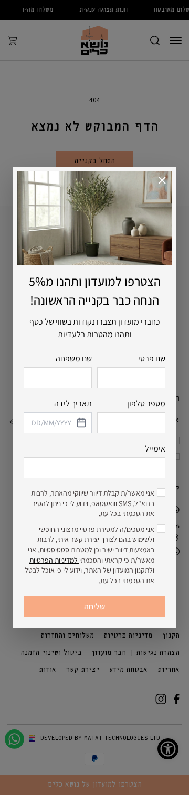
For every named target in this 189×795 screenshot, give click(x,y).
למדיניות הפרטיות (54, 560)
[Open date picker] (81, 422)
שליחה (94, 606)
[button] (162, 181)
